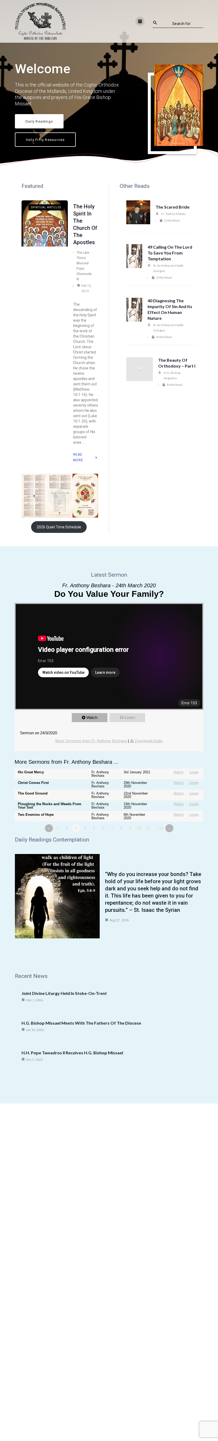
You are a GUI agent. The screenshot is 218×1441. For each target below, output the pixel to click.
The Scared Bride (173, 206)
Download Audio (149, 741)
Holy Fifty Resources (45, 139)
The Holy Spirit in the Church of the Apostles (85, 224)
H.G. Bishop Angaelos (172, 375)
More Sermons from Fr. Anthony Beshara (91, 741)
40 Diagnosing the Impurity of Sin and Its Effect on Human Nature (170, 309)
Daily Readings (39, 121)
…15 (159, 828)
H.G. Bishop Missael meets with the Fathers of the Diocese (81, 1022)
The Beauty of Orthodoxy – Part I (176, 362)
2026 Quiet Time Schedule (59, 527)
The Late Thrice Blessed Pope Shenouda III (84, 266)
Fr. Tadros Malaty (173, 214)
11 (148, 828)
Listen (130, 717)
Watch (91, 717)
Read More (78, 457)
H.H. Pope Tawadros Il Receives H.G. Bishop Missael (72, 1052)
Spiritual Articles (46, 207)
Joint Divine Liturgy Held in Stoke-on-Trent (64, 993)
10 (139, 828)
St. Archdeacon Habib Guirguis (168, 268)
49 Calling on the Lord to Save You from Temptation (170, 252)
